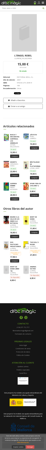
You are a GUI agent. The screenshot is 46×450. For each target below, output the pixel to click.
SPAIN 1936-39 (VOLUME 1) (35, 184)
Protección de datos (23, 352)
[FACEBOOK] (21, 317)
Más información (23, 442)
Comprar (14, 156)
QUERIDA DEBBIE (13, 184)
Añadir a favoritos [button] (17, 100)
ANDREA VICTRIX (33, 268)
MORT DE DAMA (33, 218)
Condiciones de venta (23, 349)
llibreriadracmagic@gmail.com (23, 331)
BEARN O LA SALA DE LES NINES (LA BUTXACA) (14, 220)
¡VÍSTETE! (33, 135)
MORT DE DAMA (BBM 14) (14, 269)
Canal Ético (23, 373)
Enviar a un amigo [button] (17, 106)
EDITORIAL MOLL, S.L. (25, 77)
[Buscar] (43, 8)
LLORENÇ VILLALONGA (23, 58)
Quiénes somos (23, 366)
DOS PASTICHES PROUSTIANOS (15, 244)
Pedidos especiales (23, 370)
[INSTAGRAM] (25, 317)
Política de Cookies (23, 355)
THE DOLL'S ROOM (34, 243)
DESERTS (13, 162)
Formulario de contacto (23, 334)
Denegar (30, 447)
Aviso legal (23, 345)
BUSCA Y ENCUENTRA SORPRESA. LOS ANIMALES (14, 139)
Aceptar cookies (18, 447)
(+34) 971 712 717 (23, 327)
